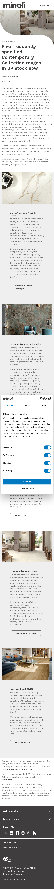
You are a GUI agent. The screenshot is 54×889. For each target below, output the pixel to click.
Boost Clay (20, 515)
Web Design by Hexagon (16, 879)
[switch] (47, 455)
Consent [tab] (9, 405)
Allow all (27, 482)
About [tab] (44, 405)
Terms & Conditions (13, 871)
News (12, 41)
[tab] (27, 811)
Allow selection (27, 489)
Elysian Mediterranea (25, 633)
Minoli (15, 76)
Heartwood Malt (23, 742)
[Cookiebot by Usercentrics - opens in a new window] (40, 398)
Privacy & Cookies (12, 874)
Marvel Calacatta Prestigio (23, 287)
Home (4, 41)
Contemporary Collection (20, 769)
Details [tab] (27, 405)
